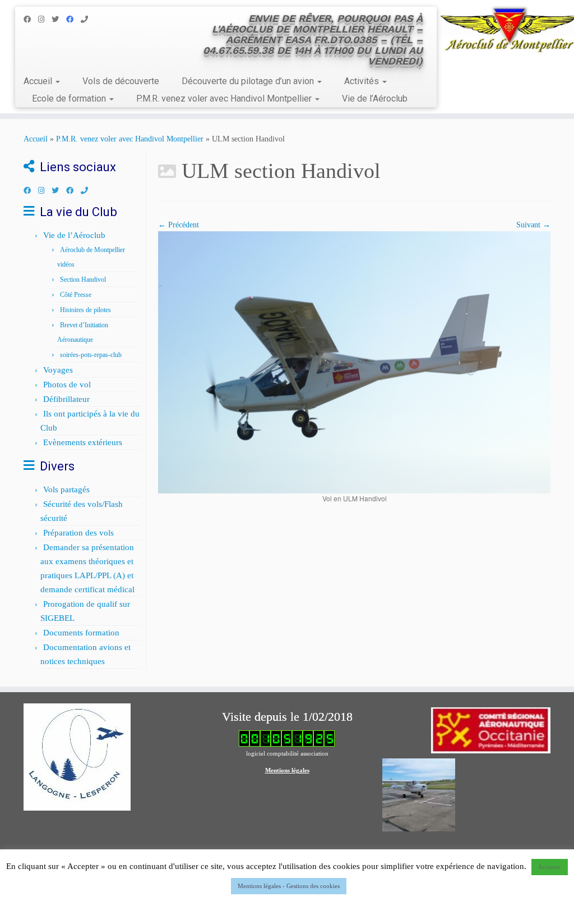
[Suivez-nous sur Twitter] (59, 19)
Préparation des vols (78, 532)
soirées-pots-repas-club (91, 355)
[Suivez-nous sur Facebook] (31, 19)
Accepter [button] (549, 866)
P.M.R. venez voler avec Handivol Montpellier (225, 98)
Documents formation (81, 632)
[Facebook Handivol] (73, 19)
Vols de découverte (120, 81)
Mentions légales (287, 770)
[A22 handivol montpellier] (354, 362)
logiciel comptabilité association (287, 753)
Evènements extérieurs (82, 442)
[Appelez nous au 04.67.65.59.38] (88, 19)
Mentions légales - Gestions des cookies (289, 885)
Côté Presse (75, 295)
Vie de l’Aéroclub (375, 98)
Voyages (58, 369)
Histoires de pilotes (85, 310)
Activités (362, 81)
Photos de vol (67, 384)
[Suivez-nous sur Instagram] (45, 19)
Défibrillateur (66, 399)
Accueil (39, 81)
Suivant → (533, 225)
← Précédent (178, 225)
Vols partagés (66, 489)
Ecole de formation (70, 98)
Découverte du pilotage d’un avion (249, 81)
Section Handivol (83, 279)
